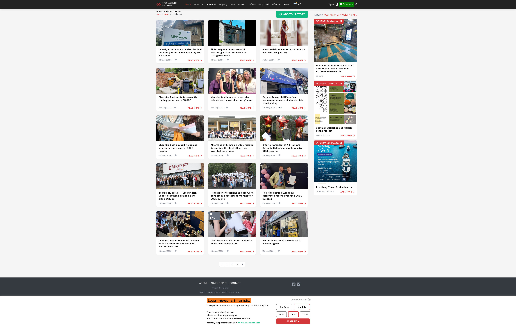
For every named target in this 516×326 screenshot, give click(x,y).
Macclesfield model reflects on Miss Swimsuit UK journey (283, 51)
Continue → (293, 321)
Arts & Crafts (323, 135)
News (188, 4)
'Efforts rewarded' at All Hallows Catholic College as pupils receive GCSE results (282, 147)
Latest (335, 15)
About (203, 283)
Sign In (331, 4)
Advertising (218, 283)
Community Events (325, 192)
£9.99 (305, 314)
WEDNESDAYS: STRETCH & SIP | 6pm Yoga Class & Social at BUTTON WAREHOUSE (334, 68)
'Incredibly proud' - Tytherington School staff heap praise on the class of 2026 (178, 195)
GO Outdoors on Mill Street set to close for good (281, 242)
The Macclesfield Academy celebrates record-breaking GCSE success (282, 195)
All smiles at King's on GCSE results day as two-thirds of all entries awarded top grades (232, 147)
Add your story (293, 14)
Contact (235, 283)
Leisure (319, 76)
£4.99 (293, 314)
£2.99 (281, 314)
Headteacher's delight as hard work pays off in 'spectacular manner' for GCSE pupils (232, 195)
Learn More (346, 76)
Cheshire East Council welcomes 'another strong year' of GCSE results (178, 147)
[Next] (242, 264)
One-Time (284, 307)
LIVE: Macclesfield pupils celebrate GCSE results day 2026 (231, 242)
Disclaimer (223, 288)
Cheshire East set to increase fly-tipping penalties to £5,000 (178, 99)
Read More (194, 60)
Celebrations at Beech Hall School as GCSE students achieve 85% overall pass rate (179, 243)
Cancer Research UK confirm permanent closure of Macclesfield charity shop (283, 100)
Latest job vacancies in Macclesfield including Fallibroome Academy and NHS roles (180, 52)
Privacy (215, 288)
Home (158, 14)
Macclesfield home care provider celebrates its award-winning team (231, 99)
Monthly (302, 307)
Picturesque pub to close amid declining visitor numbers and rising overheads (229, 52)
